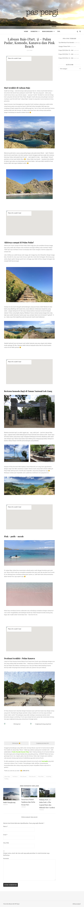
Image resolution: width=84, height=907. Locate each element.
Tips (58, 31)
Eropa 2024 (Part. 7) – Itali (66, 54)
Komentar (6, 858)
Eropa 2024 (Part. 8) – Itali (66, 50)
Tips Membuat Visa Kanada (66, 42)
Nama (5, 826)
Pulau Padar (41, 776)
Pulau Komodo (32, 776)
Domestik (34, 31)
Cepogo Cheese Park (64, 46)
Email (5, 834)
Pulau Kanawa (23, 776)
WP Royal (17, 904)
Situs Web (6, 843)
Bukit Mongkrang (9, 802)
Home (26, 31)
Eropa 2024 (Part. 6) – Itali (66, 58)
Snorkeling (48, 776)
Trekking (6, 778)
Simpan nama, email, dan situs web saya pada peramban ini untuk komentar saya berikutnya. (26, 854)
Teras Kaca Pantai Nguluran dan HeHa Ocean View (28, 802)
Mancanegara (47, 31)
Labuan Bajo (7, 776)
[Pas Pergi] (42, 13)
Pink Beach (15, 776)
